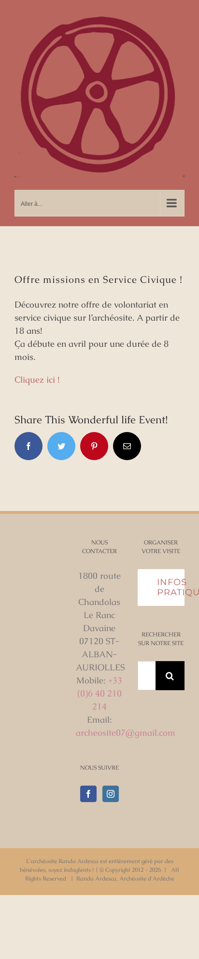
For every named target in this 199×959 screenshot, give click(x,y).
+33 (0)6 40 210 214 (100, 693)
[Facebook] (88, 794)
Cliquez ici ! (36, 379)
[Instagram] (110, 794)
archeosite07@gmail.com (125, 732)
